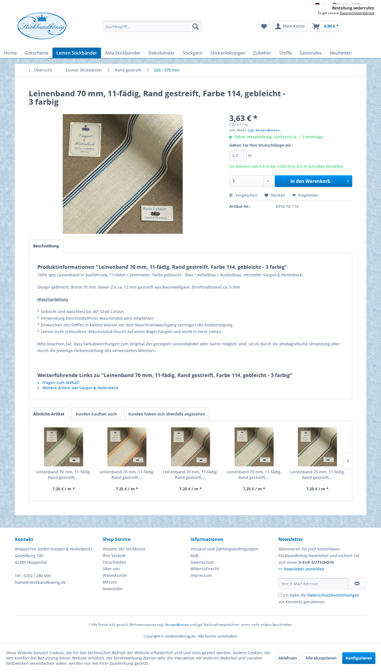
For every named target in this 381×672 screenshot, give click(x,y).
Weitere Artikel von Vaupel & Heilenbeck (79, 387)
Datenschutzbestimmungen (333, 595)
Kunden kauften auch (96, 414)
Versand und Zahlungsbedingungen (224, 549)
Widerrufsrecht (205, 568)
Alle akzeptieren (321, 658)
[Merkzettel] (264, 26)
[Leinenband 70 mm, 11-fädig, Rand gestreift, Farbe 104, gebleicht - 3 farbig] (127, 446)
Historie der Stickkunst (124, 549)
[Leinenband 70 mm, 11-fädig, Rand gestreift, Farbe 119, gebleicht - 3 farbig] (254, 446)
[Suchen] (195, 26)
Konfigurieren (359, 658)
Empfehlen (308, 195)
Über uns (111, 568)
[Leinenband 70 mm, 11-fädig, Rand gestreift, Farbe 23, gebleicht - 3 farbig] (63, 446)
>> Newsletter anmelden (301, 569)
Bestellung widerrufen (353, 8)
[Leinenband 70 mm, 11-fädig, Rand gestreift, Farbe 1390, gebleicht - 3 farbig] (317, 446)
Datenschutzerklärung (357, 13)
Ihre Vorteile (114, 555)
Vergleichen (245, 195)
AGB (194, 555)
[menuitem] (152, 26)
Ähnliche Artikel (48, 414)
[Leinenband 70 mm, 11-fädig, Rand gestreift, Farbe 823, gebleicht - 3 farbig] (190, 446)
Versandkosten (177, 624)
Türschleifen (114, 562)
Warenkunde (115, 575)
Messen (110, 582)
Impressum (201, 575)
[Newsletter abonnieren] (357, 583)
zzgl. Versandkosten (264, 130)
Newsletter (113, 588)
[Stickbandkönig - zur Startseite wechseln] (42, 26)
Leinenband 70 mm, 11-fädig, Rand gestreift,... (63, 474)
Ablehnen (287, 658)
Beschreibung (46, 245)
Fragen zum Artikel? (60, 382)
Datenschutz (202, 562)
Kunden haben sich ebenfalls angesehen (166, 414)
